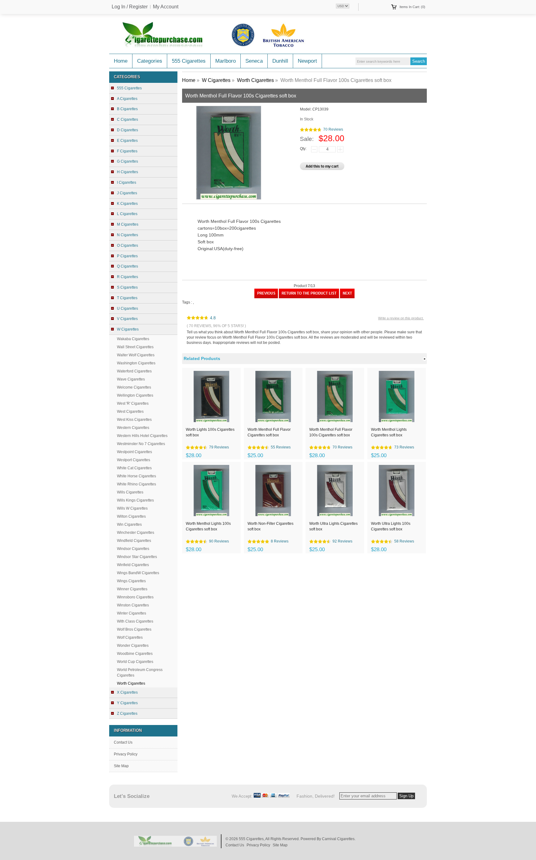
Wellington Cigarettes (135, 395)
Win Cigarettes (129, 524)
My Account (165, 7)
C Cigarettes (127, 119)
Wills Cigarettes (130, 492)
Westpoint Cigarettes (134, 452)
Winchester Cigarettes (135, 532)
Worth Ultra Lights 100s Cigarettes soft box (390, 526)
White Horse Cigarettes (136, 476)
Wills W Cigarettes (132, 508)
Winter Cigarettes (131, 613)
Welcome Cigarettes (134, 387)
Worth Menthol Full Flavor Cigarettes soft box (269, 432)
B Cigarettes (127, 109)
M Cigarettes (127, 224)
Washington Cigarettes (136, 363)
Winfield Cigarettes (133, 565)
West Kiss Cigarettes (134, 419)
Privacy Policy (125, 754)
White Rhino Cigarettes (136, 484)
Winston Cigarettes (133, 605)
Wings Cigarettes (131, 581)
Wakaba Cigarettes (133, 339)
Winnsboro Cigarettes (135, 597)
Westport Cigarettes (133, 460)
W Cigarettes (216, 80)
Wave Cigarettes (131, 379)
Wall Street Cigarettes (135, 347)
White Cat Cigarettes (134, 468)
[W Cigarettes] (309, 297)
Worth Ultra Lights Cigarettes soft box (333, 526)
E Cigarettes (127, 140)
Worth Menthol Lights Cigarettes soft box (389, 432)
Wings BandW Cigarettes (138, 573)
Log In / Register (130, 7)
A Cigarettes (127, 99)
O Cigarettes (127, 245)
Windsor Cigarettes (133, 549)
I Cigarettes (126, 182)
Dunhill (280, 61)
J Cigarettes (127, 193)
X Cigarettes (127, 692)
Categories (149, 61)
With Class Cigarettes (135, 621)
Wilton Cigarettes (131, 516)
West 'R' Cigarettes (133, 403)
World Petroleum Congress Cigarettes (140, 673)
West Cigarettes (130, 411)
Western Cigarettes (133, 427)
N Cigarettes (127, 235)
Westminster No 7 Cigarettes (141, 444)
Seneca (254, 61)
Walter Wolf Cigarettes (135, 355)
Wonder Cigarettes (133, 645)
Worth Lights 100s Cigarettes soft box (210, 432)
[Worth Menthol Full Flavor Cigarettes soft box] (347, 297)
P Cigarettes (127, 256)
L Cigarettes (127, 214)
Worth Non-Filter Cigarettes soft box (270, 526)
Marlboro (225, 61)
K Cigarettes (127, 203)
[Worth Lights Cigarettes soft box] (266, 297)
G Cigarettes (127, 161)
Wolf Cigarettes (130, 637)
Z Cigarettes (127, 713)
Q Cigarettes (127, 266)
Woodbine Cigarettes (135, 653)
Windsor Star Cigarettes (137, 557)
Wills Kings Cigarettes (135, 500)
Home (120, 61)
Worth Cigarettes (255, 80)
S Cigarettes (127, 287)
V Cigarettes (127, 319)
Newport (307, 61)
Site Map (121, 766)
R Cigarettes (127, 277)
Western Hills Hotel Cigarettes (142, 436)
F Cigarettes (127, 151)
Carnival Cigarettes (338, 839)
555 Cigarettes (189, 61)
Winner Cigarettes (132, 589)
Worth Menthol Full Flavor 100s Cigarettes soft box (330, 432)
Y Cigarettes (127, 703)
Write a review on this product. (401, 318)
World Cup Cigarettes (135, 662)
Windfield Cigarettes (134, 540)
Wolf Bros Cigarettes (134, 629)
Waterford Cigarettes (134, 371)
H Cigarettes (127, 172)
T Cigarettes (127, 298)
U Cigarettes (127, 308)
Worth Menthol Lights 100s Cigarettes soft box (208, 526)
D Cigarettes (127, 130)
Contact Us (123, 742)
